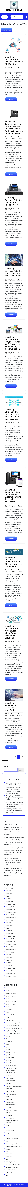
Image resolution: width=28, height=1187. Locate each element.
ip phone (8, 1075)
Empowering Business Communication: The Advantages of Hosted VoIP (13, 562)
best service (9, 991)
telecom (8, 1149)
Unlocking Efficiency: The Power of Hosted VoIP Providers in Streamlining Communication (13, 343)
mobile (8, 1097)
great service (10, 1060)
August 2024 (10, 952)
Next (5, 759)
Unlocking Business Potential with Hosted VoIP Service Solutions (13, 272)
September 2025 (11, 917)
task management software (14, 1146)
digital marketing (11, 1031)
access (8, 988)
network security (11, 1102)
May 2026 (9, 896)
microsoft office (10, 1091)
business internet (11, 999)
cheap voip (9, 1009)
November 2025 (11, 912)
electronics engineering (13, 1033)
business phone (11, 1007)
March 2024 (9, 965)
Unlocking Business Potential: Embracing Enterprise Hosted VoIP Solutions (15, 804)
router (8, 1125)
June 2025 (9, 925)
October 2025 (10, 915)
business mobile (11, 1004)
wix (7, 1175)
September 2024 (11, 949)
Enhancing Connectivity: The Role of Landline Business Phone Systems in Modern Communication (14, 127)
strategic (8, 1136)
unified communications (13, 1164)
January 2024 (10, 971)
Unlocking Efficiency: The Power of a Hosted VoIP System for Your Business (13, 414)
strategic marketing (12, 1138)
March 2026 (9, 901)
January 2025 (10, 939)
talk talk (8, 1141)
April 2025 (9, 931)
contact (8, 1017)
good (7, 1047)
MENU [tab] (4, 17)
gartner (8, 1044)
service (8, 1128)
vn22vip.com (7, 837)
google (8, 1049)
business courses (11, 996)
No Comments (12, 68)
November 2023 (11, 976)
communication (10, 1015)
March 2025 (9, 933)
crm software (10, 1020)
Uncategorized (10, 1162)
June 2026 (9, 893)
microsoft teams (11, 1094)
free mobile (9, 1041)
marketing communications (14, 1086)
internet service (10, 1073)
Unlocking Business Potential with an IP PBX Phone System (13, 201)
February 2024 (10, 968)
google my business (12, 1055)
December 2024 (10, 941)
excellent (8, 1036)
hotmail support (11, 1065)
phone (8, 1113)
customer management (13, 1023)
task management (11, 1144)
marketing (9, 1083)
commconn (19, 68)
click (5, 858)
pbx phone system (11, 1110)
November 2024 (11, 944)
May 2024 (9, 960)
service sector (10, 1130)
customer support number (14, 1028)
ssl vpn (8, 1133)
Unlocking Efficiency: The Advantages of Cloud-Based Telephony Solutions (11, 632)
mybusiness (9, 1099)
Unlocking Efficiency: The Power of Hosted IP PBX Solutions (14, 60)
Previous (6, 757)
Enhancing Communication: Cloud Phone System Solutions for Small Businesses (13, 495)
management (10, 1078)
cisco (7, 1012)
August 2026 (10, 888)
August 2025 (10, 920)
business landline (11, 1001)
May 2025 (9, 928)
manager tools (10, 1081)
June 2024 (9, 957)
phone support (10, 1118)
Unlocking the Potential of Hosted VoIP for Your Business (12, 706)
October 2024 (10, 947)
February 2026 (10, 904)
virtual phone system (12, 1167)
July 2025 (8, 923)
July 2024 (8, 955)
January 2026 (10, 907)
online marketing (11, 1105)
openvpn (8, 1107)
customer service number (13, 1025)
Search (6, 766)
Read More (11, 99)
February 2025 (10, 936)
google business (11, 1052)
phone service (10, 1115)
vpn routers (9, 1172)
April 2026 (9, 899)
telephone (9, 1156)
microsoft (9, 1089)
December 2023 (10, 973)
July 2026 (8, 891)
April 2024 (9, 963)
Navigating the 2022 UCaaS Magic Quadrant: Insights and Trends (14, 798)
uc (7, 1159)
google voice (10, 1057)
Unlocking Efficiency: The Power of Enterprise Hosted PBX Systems (14, 810)
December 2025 (10, 909)
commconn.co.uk (14, 10)
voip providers (10, 1170)
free (7, 1039)
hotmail (8, 1063)
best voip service (11, 993)
